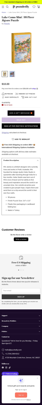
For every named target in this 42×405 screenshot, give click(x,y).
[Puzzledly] (21, 7)
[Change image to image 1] (5, 74)
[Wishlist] (33, 7)
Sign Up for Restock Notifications (21, 126)
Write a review (21, 239)
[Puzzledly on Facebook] (3, 367)
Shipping (5, 132)
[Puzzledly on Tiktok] (9, 367)
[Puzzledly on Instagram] (6, 367)
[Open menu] (3, 7)
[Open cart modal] (38, 7)
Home (4, 12)
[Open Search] (7, 7)
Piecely (7, 23)
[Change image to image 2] (12, 74)
